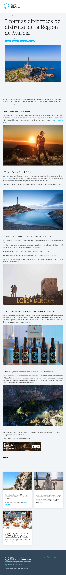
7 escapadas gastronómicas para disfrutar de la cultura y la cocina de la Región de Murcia (17, 535)
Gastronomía (15, 41)
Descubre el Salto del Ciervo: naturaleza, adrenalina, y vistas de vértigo (17, 497)
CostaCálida (8, 41)
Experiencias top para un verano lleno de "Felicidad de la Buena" (48, 496)
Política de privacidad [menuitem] (17, 564)
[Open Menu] (63, 3)
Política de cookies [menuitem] (9, 566)
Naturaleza (31, 41)
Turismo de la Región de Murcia (14, 38)
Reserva (28, 322)
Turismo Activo (24, 41)
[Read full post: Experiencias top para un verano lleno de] (48, 481)
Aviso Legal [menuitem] (8, 564)
